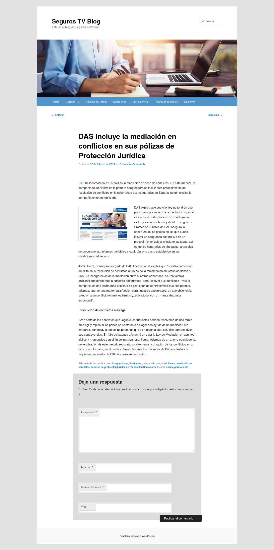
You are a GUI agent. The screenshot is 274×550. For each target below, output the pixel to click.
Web (83, 506)
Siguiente (215, 115)
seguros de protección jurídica (108, 367)
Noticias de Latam (96, 102)
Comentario (89, 412)
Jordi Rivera (168, 363)
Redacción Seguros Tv (132, 164)
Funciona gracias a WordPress (137, 536)
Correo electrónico (93, 487)
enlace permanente (177, 367)
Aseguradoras (120, 363)
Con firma (189, 102)
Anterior (58, 115)
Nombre (87, 467)
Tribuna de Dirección (166, 102)
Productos (135, 363)
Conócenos (119, 102)
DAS (81, 183)
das (158, 363)
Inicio (56, 102)
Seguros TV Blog (76, 21)
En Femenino (140, 102)
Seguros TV (72, 102)
